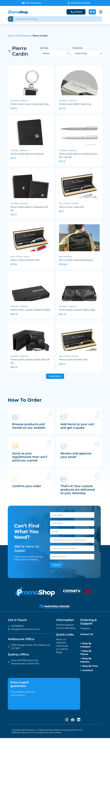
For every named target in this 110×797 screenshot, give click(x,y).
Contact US (86, 634)
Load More (55, 376)
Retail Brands (23, 35)
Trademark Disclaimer (21, 732)
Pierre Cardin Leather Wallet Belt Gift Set (30, 361)
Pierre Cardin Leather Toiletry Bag (77, 310)
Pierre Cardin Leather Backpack (76, 260)
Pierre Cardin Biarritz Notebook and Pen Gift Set (78, 155)
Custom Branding (65, 628)
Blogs (59, 652)
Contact (78, 11)
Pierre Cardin (19, 101)
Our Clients (62, 649)
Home (11, 35)
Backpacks (65, 257)
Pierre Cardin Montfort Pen (73, 359)
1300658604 (17, 626)
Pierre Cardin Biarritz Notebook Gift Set (29, 209)
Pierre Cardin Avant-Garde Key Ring (29, 104)
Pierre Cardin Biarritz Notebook (27, 154)
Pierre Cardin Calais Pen (71, 207)
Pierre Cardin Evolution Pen (25, 260)
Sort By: (44, 48)
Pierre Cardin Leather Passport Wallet (30, 310)
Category (85, 628)
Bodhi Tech (77, 730)
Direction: (77, 48)
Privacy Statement (40, 732)
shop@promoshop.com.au (25, 629)
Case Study (62, 646)
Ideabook (61, 642)
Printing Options (65, 625)
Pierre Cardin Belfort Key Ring (75, 104)
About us (61, 639)
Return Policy (55, 732)
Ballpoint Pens (68, 204)
